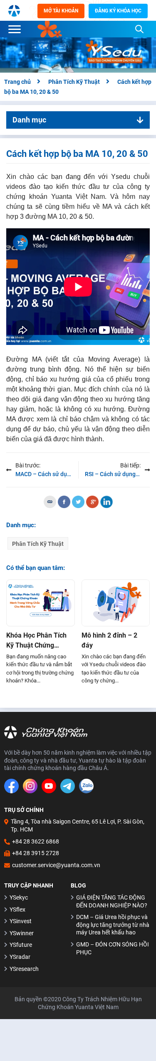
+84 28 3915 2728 (35, 853)
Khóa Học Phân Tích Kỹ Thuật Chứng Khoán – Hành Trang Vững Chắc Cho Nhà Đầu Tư (37, 640)
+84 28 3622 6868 (35, 841)
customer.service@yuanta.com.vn (56, 865)
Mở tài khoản (61, 11)
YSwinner (22, 933)
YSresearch (24, 969)
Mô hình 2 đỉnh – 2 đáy (109, 640)
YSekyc (19, 897)
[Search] (139, 29)
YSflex (17, 909)
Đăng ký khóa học (118, 11)
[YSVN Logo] (14, 10)
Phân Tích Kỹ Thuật (38, 543)
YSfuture (21, 944)
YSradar (20, 956)
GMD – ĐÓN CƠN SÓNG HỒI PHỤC (112, 948)
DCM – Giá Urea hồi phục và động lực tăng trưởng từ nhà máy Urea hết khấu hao (112, 925)
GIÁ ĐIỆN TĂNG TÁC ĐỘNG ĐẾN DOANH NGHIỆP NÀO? (111, 901)
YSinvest (21, 921)
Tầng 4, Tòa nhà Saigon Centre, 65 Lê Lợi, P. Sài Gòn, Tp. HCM (77, 825)
